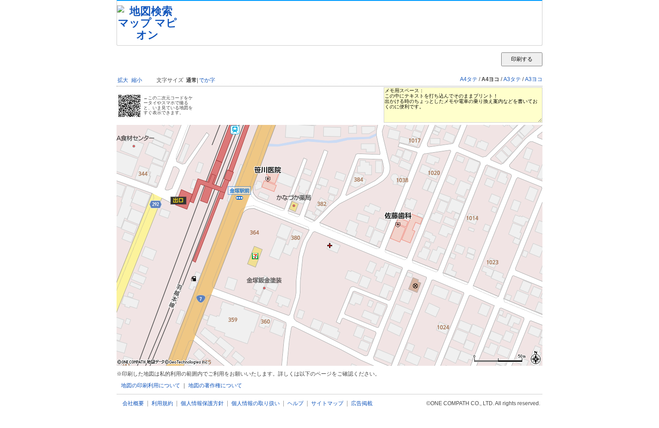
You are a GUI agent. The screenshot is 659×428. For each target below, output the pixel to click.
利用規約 (162, 404)
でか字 (207, 80)
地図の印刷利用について (150, 385)
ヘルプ (295, 404)
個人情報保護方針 (202, 404)
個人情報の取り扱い (255, 404)
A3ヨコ (533, 79)
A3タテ (512, 79)
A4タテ (468, 79)
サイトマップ (327, 404)
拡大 (122, 80)
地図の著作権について (215, 385)
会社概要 (133, 404)
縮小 (136, 80)
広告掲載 (362, 404)
